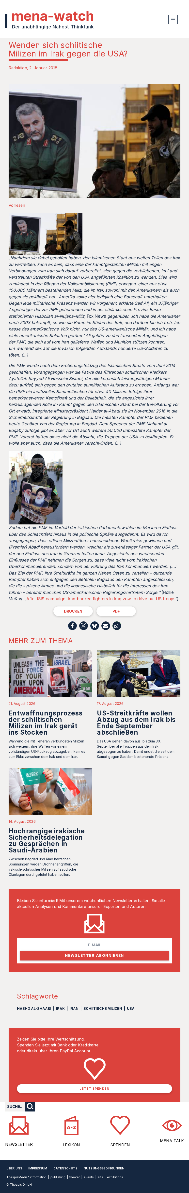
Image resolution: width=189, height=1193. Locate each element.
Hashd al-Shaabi (34, 1008)
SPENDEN (120, 1144)
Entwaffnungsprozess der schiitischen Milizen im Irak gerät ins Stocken (46, 722)
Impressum (37, 1168)
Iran (74, 1008)
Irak (60, 1008)
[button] (72, 625)
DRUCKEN (73, 611)
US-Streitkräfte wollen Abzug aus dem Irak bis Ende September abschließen (136, 722)
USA (131, 1008)
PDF (116, 611)
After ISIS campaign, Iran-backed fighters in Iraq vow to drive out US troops (100, 598)
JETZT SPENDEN (94, 1088)
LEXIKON (71, 1144)
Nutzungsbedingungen (104, 1168)
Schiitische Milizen (102, 1008)
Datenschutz (65, 1168)
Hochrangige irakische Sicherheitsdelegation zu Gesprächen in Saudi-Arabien (47, 840)
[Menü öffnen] (173, 19)
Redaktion (18, 67)
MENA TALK (172, 1140)
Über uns (14, 1168)
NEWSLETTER (19, 1144)
